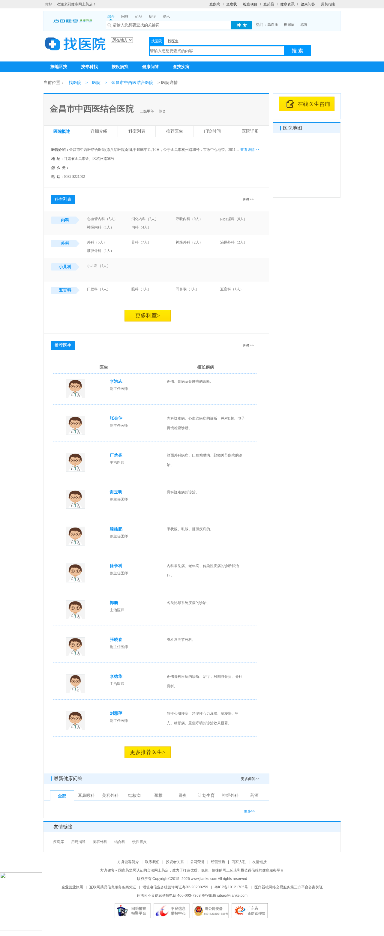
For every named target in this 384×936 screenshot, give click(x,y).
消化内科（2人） (144, 219)
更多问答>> (250, 779)
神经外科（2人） (189, 242)
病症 (152, 16)
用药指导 (78, 842)
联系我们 (152, 862)
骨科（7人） (141, 242)
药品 (138, 16)
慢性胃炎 (139, 842)
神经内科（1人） (100, 227)
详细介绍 (99, 131)
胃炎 (182, 795)
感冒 (304, 24)
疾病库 (58, 842)
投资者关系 (175, 862)
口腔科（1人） (98, 289)
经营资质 (218, 862)
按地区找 (58, 66)
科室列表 (136, 131)
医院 (96, 82)
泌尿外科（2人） (233, 242)
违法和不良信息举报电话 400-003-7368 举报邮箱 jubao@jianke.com (192, 895)
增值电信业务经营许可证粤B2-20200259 (175, 887)
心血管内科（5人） (102, 219)
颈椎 (158, 795)
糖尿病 (289, 24)
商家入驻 (239, 862)
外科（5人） (97, 242)
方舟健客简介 (128, 862)
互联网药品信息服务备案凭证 (112, 887)
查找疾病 (181, 66)
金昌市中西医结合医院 (132, 82)
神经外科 (230, 795)
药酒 (254, 795)
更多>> (248, 199)
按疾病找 (120, 66)
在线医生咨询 (314, 104)
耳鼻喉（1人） (187, 289)
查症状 (231, 4)
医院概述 (61, 131)
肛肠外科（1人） (100, 251)
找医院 (156, 41)
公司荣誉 (197, 862)
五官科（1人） (232, 289)
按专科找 (89, 66)
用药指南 (328, 4)
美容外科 (110, 795)
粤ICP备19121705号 (231, 887)
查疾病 (214, 4)
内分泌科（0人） (233, 219)
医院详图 (250, 131)
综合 (111, 16)
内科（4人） (141, 227)
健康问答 (308, 4)
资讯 (166, 16)
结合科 (119, 842)
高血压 (272, 24)
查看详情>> (249, 150)
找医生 (173, 41)
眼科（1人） (141, 289)
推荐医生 (174, 131)
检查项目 (250, 4)
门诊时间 (212, 131)
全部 (62, 796)
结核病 (134, 795)
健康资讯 (287, 4)
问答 (124, 16)
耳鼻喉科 (86, 795)
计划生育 (206, 795)
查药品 (268, 4)
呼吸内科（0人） (189, 219)
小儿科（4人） (98, 266)
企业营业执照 (72, 887)
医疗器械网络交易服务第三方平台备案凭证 (288, 887)
